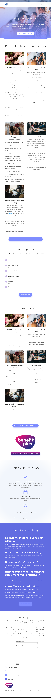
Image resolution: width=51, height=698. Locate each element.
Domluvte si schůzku (25, 33)
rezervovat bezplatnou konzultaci (25, 425)
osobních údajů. (31, 635)
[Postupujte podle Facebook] (6, 679)
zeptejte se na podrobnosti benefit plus (25, 453)
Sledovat (10, 679)
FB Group (10, 213)
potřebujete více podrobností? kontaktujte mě (25, 239)
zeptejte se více (25, 294)
